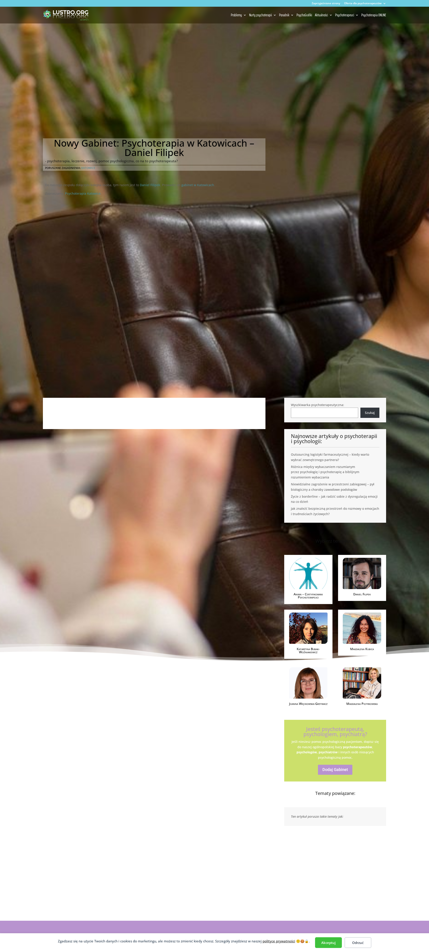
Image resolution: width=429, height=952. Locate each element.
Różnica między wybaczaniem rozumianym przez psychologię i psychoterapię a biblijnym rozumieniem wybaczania (325, 472)
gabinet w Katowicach (197, 185)
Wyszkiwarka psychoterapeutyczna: (317, 405)
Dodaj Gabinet (335, 769)
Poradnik (284, 15)
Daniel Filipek (150, 185)
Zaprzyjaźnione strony (326, 3)
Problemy (236, 15)
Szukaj (370, 413)
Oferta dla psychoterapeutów (363, 3)
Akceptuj (328, 942)
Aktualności (321, 15)
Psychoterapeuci (344, 15)
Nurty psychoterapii (260, 15)
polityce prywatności (279, 941)
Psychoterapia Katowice (83, 193)
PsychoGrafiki (304, 15)
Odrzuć (358, 942)
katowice (88, 168)
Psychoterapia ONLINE (373, 15)
